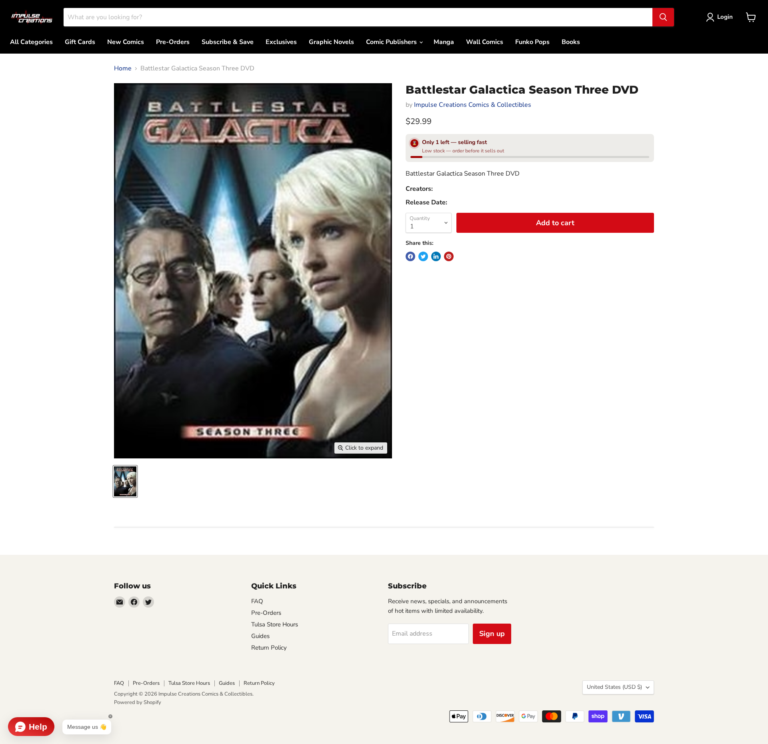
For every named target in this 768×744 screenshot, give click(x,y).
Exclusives (281, 42)
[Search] (663, 17)
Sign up (492, 633)
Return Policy (269, 648)
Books (571, 42)
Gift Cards (80, 42)
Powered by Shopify (137, 702)
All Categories (31, 42)
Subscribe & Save (228, 42)
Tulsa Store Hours (274, 624)
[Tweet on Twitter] (423, 256)
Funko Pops (532, 42)
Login (725, 17)
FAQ (257, 601)
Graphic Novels (331, 42)
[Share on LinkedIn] (436, 256)
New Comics (125, 42)
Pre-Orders (173, 42)
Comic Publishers (392, 42)
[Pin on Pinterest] (449, 256)
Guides (260, 636)
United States (614, 687)
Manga (444, 42)
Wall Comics (484, 42)
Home (123, 68)
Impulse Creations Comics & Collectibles (472, 104)
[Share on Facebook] (410, 256)
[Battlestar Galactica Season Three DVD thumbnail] (125, 481)
